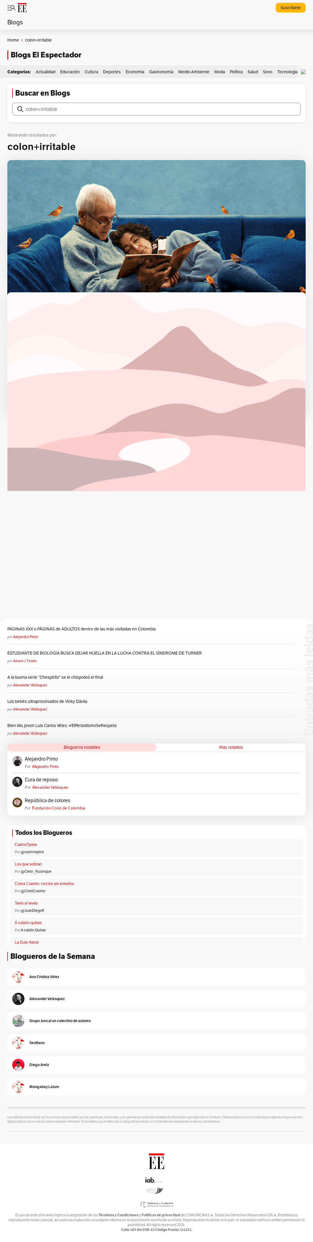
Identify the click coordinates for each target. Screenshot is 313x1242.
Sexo (267, 72)
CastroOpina (26, 844)
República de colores (47, 801)
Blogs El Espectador (46, 55)
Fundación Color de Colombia (58, 808)
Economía (135, 72)
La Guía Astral (27, 942)
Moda (219, 72)
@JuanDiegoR (32, 910)
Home (13, 40)
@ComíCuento (33, 891)
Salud (253, 72)
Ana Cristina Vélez (44, 976)
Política (236, 72)
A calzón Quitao (33, 930)
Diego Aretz (39, 1064)
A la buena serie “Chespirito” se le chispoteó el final (55, 677)
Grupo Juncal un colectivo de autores (60, 1020)
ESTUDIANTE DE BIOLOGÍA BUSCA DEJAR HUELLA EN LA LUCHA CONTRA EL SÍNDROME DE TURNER (104, 653)
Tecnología (287, 72)
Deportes (112, 72)
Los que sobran (28, 864)
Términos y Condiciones (118, 1215)
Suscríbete (291, 7)
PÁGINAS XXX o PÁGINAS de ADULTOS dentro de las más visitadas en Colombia (81, 629)
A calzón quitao (28, 922)
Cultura (91, 72)
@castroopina (32, 851)
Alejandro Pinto (25, 636)
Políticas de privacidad (161, 1215)
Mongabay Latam (44, 1086)
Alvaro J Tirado (25, 661)
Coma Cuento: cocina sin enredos (44, 883)
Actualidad (45, 72)
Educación (70, 72)
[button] (304, 72)
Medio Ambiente (193, 72)
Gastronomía (161, 72)
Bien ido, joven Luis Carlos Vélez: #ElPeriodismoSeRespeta (61, 725)
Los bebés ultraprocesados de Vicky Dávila (48, 701)
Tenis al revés (26, 903)
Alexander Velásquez (30, 685)
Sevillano (37, 1042)
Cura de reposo (41, 780)
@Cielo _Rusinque (36, 871)
